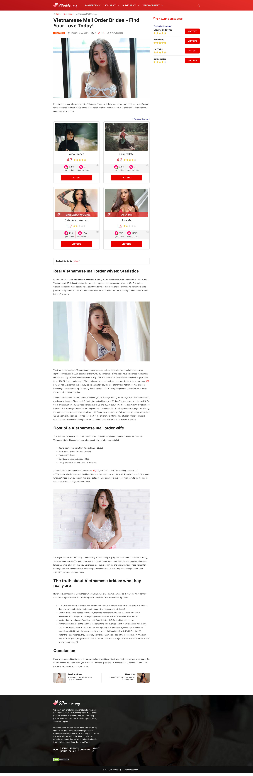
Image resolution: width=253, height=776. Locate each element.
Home (57, 14)
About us (95, 749)
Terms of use (64, 749)
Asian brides (91, 5)
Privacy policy (73, 749)
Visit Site (76, 178)
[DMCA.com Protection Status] (61, 759)
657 (147, 381)
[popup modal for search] (195, 5)
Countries (68, 14)
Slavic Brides (129, 5)
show (76, 261)
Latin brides (110, 5)
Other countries (151, 5)
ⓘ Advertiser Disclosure (141, 119)
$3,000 (96, 470)
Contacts (85, 750)
